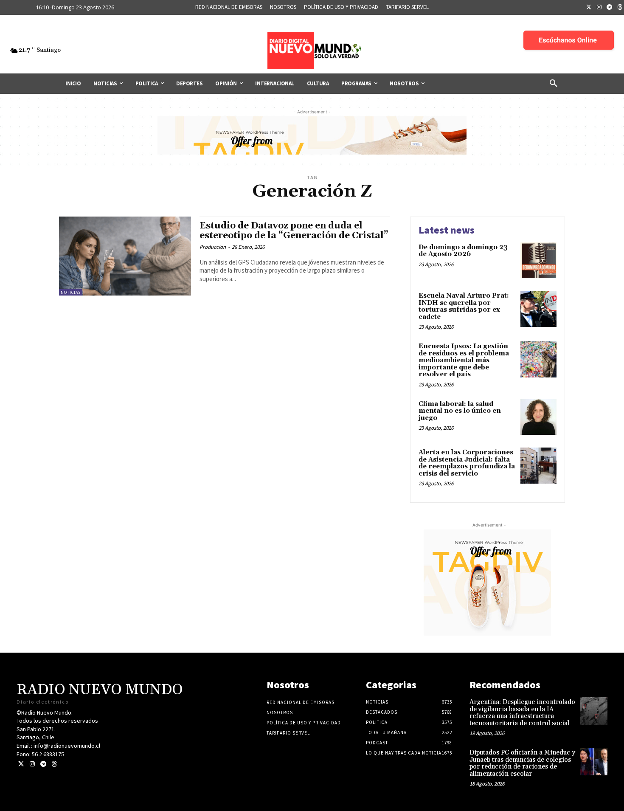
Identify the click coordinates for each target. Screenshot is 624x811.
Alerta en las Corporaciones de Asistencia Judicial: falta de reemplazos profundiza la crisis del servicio (467, 463)
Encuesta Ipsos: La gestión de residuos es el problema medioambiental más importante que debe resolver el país (464, 360)
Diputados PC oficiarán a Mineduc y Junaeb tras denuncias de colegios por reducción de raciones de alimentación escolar (522, 763)
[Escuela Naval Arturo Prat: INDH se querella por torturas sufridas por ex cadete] (538, 309)
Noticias (71, 292)
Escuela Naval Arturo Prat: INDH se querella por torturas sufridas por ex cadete (464, 306)
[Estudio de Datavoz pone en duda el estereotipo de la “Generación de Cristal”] (125, 256)
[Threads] (54, 764)
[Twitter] (589, 7)
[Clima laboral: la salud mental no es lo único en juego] (538, 417)
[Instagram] (599, 7)
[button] (553, 83)
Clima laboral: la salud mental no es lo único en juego (460, 411)
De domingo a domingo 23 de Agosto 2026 (463, 251)
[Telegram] (609, 7)
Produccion (213, 247)
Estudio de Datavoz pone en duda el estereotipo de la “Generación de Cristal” (294, 230)
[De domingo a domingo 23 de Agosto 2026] (538, 260)
